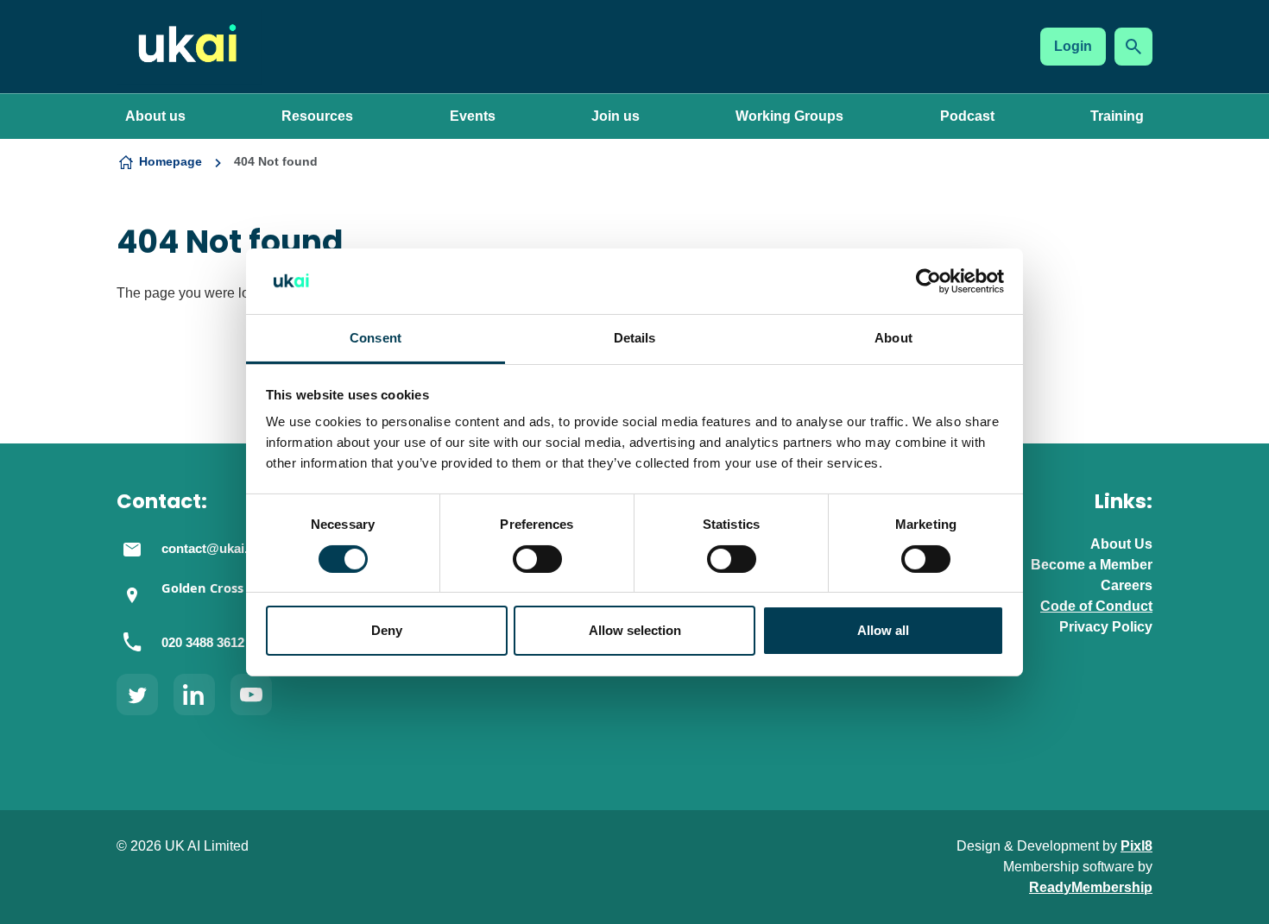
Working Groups (789, 116)
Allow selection (635, 630)
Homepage (170, 161)
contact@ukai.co (211, 549)
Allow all (883, 630)
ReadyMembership (1090, 887)
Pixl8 (1136, 846)
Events (473, 116)
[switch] (537, 559)
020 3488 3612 (202, 643)
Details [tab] (635, 337)
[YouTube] (251, 694)
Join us (615, 116)
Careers (1126, 585)
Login (1073, 46)
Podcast (967, 116)
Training (1117, 116)
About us (155, 116)
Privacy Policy (1105, 626)
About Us (1121, 544)
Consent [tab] (375, 337)
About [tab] (893, 337)
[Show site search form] (1133, 47)
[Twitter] (137, 694)
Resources (317, 116)
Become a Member (1091, 564)
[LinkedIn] (194, 694)
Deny (386, 630)
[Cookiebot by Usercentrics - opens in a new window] (928, 281)
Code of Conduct (1096, 606)
